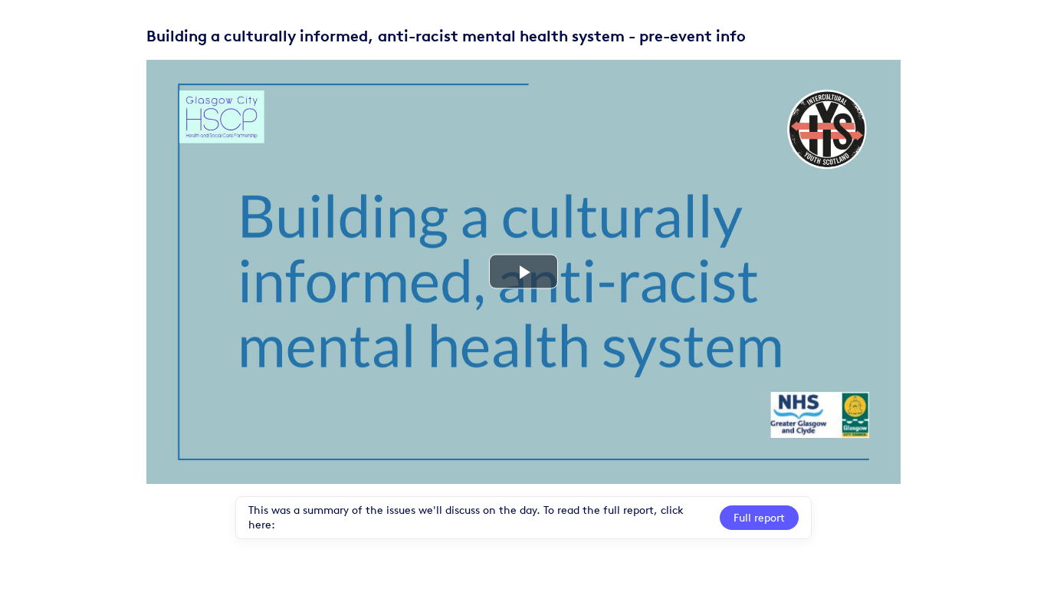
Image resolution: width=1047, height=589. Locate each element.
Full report (759, 518)
